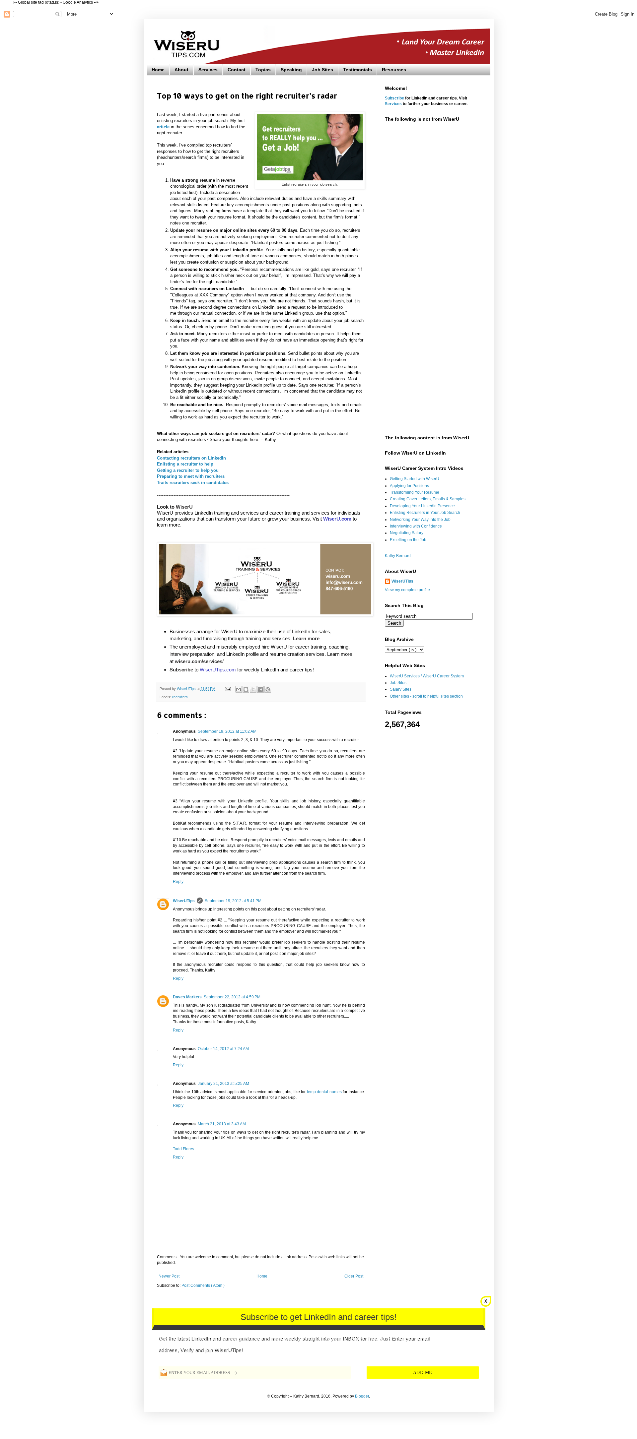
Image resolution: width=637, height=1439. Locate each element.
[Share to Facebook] (260, 689)
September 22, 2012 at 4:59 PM (232, 997)
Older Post (353, 1276)
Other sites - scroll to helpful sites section (426, 696)
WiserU (184, 507)
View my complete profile (407, 590)
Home (158, 69)
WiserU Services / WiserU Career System (427, 676)
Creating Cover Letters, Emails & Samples (427, 499)
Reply (178, 881)
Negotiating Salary (406, 533)
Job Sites (322, 69)
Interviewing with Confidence (416, 526)
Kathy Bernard (398, 555)
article (163, 126)
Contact (237, 69)
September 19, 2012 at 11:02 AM (227, 731)
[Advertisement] (432, 231)
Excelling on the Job (408, 539)
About (181, 69)
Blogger (362, 1396)
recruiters (180, 697)
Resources (394, 69)
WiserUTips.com (218, 669)
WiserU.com (337, 519)
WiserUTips (184, 901)
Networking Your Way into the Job (420, 519)
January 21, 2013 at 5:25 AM (223, 1083)
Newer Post (169, 1276)
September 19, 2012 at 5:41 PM (233, 901)
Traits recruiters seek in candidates (193, 482)
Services (208, 69)
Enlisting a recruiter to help (185, 464)
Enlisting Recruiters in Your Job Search (425, 512)
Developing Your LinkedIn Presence (422, 506)
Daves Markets (187, 997)
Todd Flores (183, 1149)
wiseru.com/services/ (199, 661)
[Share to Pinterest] (267, 689)
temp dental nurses (324, 1092)
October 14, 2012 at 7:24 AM (223, 1048)
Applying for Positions (409, 485)
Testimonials (357, 69)
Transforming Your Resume (414, 492)
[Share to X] (253, 689)
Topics (263, 69)
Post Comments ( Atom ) (203, 1285)
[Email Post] (227, 689)
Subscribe (394, 98)
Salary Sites (400, 689)
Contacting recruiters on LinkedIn (191, 458)
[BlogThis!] (246, 689)
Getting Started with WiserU (414, 478)
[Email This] (238, 689)
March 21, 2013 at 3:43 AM (222, 1124)
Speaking (291, 69)
